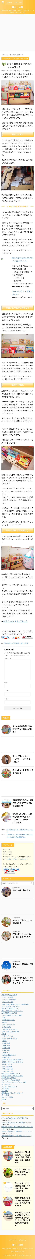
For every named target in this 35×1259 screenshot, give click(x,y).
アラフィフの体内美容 (9, 999)
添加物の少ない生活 (8, 1020)
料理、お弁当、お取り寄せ (10, 1006)
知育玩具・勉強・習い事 (21, 643)
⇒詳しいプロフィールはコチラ (17, 859)
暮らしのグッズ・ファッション (12, 1011)
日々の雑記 (5, 1095)
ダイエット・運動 (7, 1002)
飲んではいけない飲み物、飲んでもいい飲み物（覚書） (22, 1172)
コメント (7, 658)
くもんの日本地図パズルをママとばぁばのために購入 (22, 729)
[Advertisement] (17, 32)
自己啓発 (4, 1091)
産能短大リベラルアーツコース (12, 1093)
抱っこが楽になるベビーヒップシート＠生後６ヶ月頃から (22, 759)
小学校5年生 (6, 1043)
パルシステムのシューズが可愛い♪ (13, 1118)
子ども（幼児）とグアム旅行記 (12, 1076)
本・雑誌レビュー (7, 1084)
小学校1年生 (6, 1052)
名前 (5, 682)
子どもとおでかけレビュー (10, 1074)
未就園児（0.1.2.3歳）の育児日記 (12, 1059)
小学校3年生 (6, 1048)
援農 (3, 1017)
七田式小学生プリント (9, 1055)
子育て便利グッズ (8, 643)
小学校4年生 (6, 1045)
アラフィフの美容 (7, 997)
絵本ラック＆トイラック (15, 621)
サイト (6, 699)
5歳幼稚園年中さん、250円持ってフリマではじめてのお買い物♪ (23, 803)
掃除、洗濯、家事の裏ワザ (10, 1031)
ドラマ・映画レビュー (9, 1086)
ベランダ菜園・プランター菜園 (11, 1015)
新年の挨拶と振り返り (21, 890)
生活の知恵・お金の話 (9, 1013)
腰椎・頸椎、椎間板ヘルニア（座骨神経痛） (16, 1004)
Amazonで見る (18, 291)
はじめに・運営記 (7, 1097)
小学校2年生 (6, 1050)
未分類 (3, 1099)
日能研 (4, 1041)
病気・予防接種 (7, 1066)
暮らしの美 (17, 7)
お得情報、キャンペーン (9, 1029)
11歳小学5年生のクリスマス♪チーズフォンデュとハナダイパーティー (23, 980)
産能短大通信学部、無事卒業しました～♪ (16, 1131)
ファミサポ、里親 (7, 1071)
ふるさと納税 (6, 1027)
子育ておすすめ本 (7, 1069)
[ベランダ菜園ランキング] (27, 637)
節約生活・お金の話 (8, 1024)
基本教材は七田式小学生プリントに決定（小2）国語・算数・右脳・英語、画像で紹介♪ (23, 1157)
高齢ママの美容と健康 (9, 995)
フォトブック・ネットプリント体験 (13, 1082)
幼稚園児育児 (6, 1057)
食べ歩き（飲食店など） (10, 1009)
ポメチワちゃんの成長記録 (10, 1080)
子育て (3, 1034)
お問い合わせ (22, 1240)
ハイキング (5, 1089)
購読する (8, 878)
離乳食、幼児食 (7, 1064)
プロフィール (12, 1240)
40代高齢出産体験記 (8, 1078)
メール (6, 690)
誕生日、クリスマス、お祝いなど (12, 1062)
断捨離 (4, 1022)
